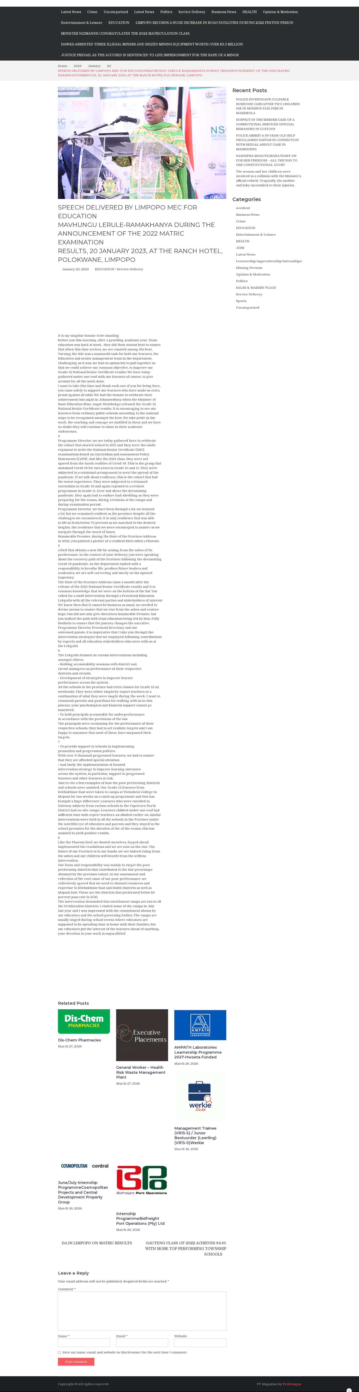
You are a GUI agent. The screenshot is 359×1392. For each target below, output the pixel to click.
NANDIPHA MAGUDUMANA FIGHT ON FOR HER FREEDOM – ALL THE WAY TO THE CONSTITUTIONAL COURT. (267, 160)
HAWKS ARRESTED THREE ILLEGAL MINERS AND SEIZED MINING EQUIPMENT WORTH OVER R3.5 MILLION (152, 44)
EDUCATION (118, 23)
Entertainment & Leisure (81, 23)
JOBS (240, 248)
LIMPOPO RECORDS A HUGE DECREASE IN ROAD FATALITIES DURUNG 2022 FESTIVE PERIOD (214, 23)
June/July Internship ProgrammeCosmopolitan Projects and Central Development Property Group (83, 1192)
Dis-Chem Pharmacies (79, 1040)
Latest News (71, 12)
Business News (223, 12)
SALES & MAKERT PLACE (256, 288)
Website (180, 1336)
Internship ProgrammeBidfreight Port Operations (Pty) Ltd (140, 1219)
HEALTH (249, 12)
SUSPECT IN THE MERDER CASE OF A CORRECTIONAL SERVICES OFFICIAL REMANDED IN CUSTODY (265, 124)
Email (122, 1336)
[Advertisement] (142, 304)
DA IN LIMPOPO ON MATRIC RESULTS (97, 1243)
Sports (241, 301)
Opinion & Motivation (280, 12)
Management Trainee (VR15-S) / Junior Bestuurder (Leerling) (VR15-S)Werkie (195, 1135)
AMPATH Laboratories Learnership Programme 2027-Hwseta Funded (198, 1052)
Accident (243, 208)
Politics (166, 12)
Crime (92, 12)
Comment (67, 1289)
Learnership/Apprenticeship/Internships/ (269, 261)
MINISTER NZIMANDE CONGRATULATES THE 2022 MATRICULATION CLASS (125, 33)
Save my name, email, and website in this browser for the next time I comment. (125, 1352)
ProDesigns (292, 1384)
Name (64, 1336)
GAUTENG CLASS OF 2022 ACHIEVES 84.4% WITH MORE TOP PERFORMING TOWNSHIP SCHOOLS (185, 1248)
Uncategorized (116, 12)
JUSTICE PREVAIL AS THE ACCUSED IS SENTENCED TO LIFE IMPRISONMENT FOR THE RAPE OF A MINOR (150, 55)
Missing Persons (249, 268)
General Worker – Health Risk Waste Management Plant (140, 1072)
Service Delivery (191, 12)
